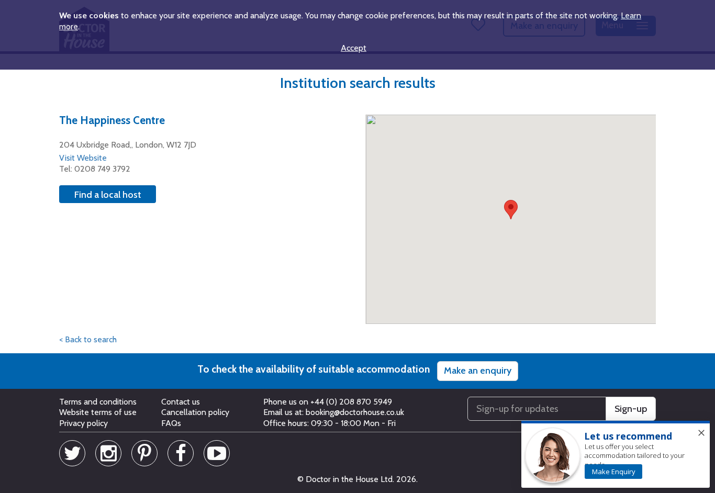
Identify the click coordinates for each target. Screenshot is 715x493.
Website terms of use (98, 412)
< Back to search (88, 339)
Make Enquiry (613, 471)
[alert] (615, 455)
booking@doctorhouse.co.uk (355, 412)
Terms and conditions (98, 402)
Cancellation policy (195, 412)
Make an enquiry (477, 370)
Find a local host (107, 194)
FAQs (171, 423)
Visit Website (83, 158)
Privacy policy (83, 423)
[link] (613, 471)
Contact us (180, 402)
